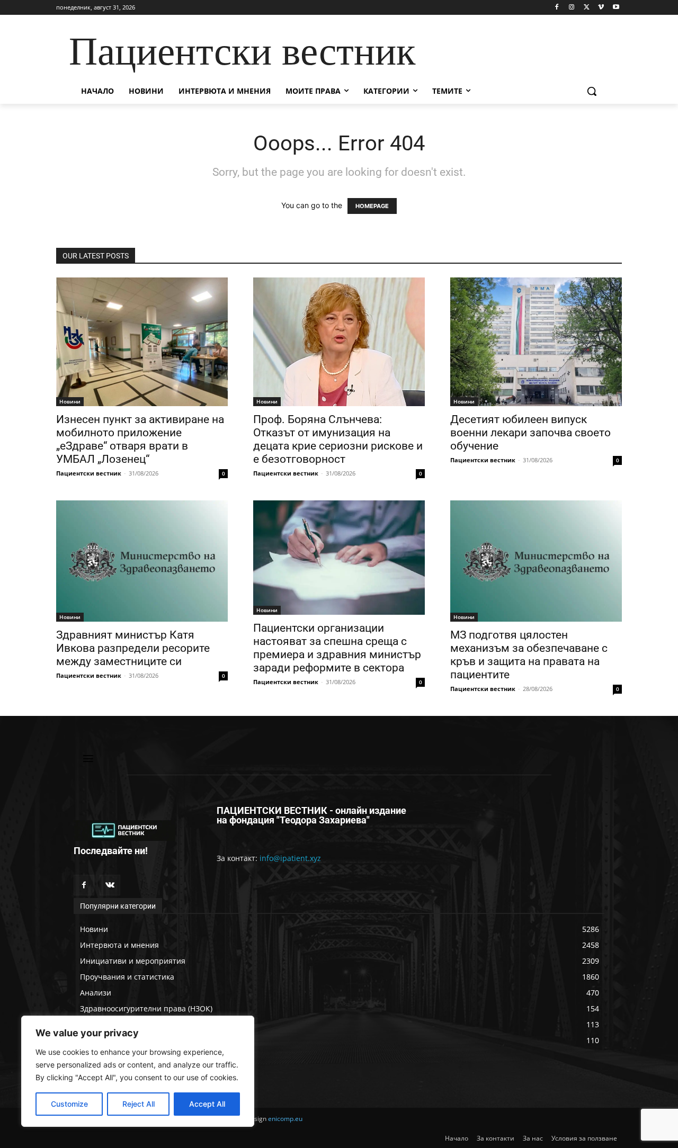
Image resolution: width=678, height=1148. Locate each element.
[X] (587, 8)
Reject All (138, 1103)
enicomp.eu (285, 1118)
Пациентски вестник (88, 473)
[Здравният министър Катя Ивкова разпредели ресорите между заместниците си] (142, 561)
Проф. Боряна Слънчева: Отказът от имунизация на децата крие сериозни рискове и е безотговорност (338, 439)
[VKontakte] (110, 885)
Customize (69, 1103)
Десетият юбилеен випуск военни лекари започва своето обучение (530, 432)
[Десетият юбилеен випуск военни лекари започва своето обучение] (536, 341)
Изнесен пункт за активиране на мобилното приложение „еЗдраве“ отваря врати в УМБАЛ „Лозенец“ (140, 439)
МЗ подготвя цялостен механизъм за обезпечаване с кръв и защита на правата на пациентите (529, 655)
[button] (591, 91)
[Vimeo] (601, 8)
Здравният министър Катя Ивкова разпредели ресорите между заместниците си (133, 648)
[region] (137, 1071)
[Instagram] (572, 8)
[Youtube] (616, 8)
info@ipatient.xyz (290, 858)
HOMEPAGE (372, 206)
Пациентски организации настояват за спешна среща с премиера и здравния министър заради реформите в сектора (337, 648)
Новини (70, 401)
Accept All (207, 1103)
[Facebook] (557, 8)
